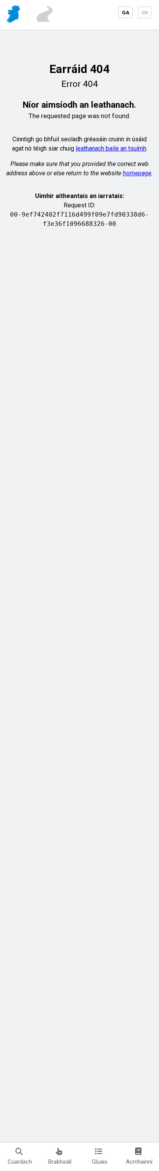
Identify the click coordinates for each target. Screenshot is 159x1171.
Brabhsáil (59, 1161)
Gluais (99, 1161)
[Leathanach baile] (14, 15)
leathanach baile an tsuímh (111, 148)
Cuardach (20, 1161)
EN (145, 12)
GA (125, 12)
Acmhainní (139, 1161)
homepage (137, 173)
